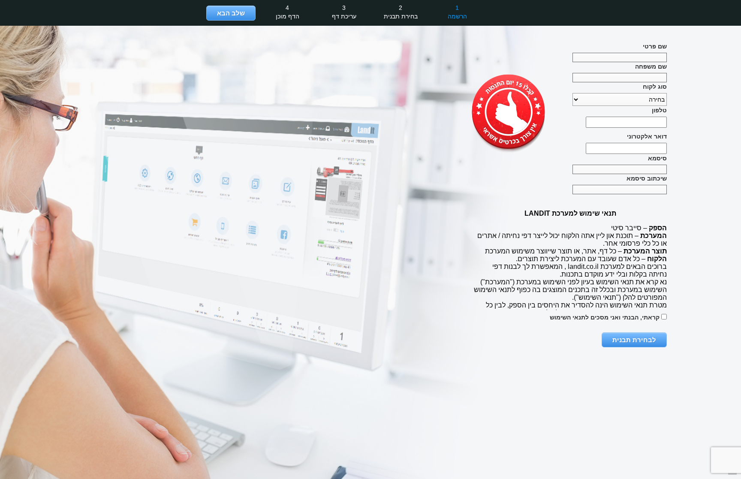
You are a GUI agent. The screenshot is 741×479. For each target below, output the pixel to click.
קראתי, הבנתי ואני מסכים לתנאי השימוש (605, 317)
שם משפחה (651, 66)
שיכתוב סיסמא (647, 178)
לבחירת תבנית (634, 339)
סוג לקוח (655, 86)
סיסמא (657, 158)
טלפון (659, 110)
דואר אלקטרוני (647, 136)
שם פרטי (655, 46)
